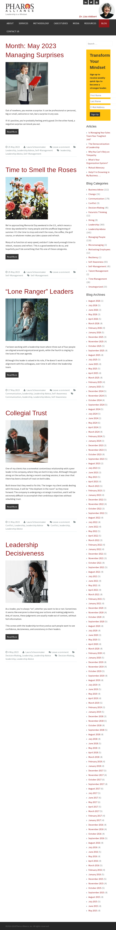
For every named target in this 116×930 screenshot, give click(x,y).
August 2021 (94, 571)
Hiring (91, 220)
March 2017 (93, 811)
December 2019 (95, 662)
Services (23, 23)
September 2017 (96, 784)
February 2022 (95, 544)
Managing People (96, 237)
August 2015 (94, 897)
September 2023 (96, 458)
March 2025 (93, 377)
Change (92, 194)
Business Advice (95, 189)
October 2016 (94, 833)
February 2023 (95, 490)
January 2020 (94, 657)
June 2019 (93, 689)
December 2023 (95, 445)
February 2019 (95, 707)
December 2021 (95, 553)
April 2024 (93, 427)
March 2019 (93, 702)
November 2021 (96, 558)
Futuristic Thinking (97, 212)
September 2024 (96, 404)
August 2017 (94, 788)
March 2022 (93, 540)
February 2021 (95, 598)
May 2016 (92, 856)
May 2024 (92, 422)
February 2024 (95, 436)
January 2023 (94, 495)
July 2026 (92, 305)
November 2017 (96, 775)
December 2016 (95, 824)
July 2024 (92, 413)
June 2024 (93, 418)
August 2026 (94, 300)
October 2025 (94, 346)
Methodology (41, 23)
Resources (90, 23)
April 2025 (93, 373)
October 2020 (94, 617)
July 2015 (92, 901)
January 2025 (94, 386)
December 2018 (95, 716)
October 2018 (94, 725)
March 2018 (93, 757)
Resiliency (93, 257)
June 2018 (93, 743)
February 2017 (95, 815)
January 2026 (94, 332)
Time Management (97, 278)
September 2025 (96, 350)
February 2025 (95, 382)
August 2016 (94, 842)
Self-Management (44, 150)
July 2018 (92, 738)
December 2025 (95, 337)
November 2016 (96, 829)
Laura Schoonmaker (36, 147)
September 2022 (96, 513)
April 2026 (93, 318)
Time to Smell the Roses (41, 169)
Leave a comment (61, 147)
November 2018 (96, 720)
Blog (104, 23)
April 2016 (93, 860)
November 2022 (96, 504)
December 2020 (95, 607)
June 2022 (93, 526)
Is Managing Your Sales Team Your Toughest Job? (98, 136)
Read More (12, 131)
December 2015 (95, 878)
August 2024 (94, 409)
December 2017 (95, 770)
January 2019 (94, 711)
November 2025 (96, 341)
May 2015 (92, 910)
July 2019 (92, 684)
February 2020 (95, 653)
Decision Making (13, 655)
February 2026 (95, 327)
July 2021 (92, 576)
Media (76, 23)
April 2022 (93, 535)
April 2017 (93, 806)
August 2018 (94, 734)
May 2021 (92, 585)
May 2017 (92, 802)
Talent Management (98, 270)
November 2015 (96, 883)
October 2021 (94, 562)
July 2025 (92, 359)
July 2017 (92, 793)
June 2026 (93, 309)
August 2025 (94, 355)
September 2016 (96, 838)
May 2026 (92, 314)
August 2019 (94, 680)
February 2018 (95, 761)
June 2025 (93, 364)
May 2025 (92, 368)
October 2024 (94, 400)
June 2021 (93, 580)
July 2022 (92, 522)
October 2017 (94, 779)
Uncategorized (95, 286)
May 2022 (92, 531)
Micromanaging (96, 244)
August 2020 (94, 626)
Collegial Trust (26, 413)
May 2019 (92, 693)
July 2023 (92, 467)
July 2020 (92, 630)
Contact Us (13, 31)
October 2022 (94, 508)
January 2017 (94, 820)
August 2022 (94, 517)
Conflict (9, 525)
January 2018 (94, 766)
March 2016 (93, 865)
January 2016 (94, 874)
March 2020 (93, 648)
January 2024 (94, 440)
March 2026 (93, 323)
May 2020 (92, 639)
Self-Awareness (59, 393)
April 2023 (93, 481)
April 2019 (93, 698)
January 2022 (94, 549)
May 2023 (92, 477)
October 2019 (94, 671)
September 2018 (96, 729)
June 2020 (93, 635)
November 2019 (96, 666)
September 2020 (96, 621)
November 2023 (96, 449)
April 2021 (93, 589)
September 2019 (96, 675)
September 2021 (96, 567)
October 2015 (94, 888)
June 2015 (93, 906)
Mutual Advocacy (96, 167)
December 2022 (95, 499)
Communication (13, 393)
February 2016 (95, 869)
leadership (65, 150)
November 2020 (96, 612)
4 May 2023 (13, 652)
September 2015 (96, 892)
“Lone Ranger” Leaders (39, 291)
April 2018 (93, 752)
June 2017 (93, 797)
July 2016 (92, 847)
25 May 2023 (14, 147)
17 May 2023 (14, 390)
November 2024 (96, 395)
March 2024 (93, 431)
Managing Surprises (35, 55)
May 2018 (92, 748)
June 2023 (93, 472)
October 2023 (94, 454)
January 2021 (94, 603)
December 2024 (95, 391)
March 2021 (93, 594)
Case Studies (61, 23)
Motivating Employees (99, 249)
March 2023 (93, 486)
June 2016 (93, 851)
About (10, 23)
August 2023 (94, 463)
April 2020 (93, 644)
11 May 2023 (14, 522)
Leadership (11, 150)
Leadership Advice (25, 150)
